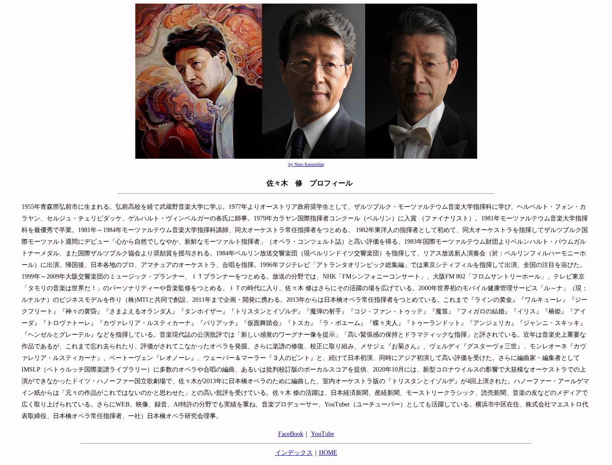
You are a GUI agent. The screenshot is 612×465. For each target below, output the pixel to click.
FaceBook (290, 434)
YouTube (322, 434)
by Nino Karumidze (306, 164)
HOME (328, 452)
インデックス (294, 452)
